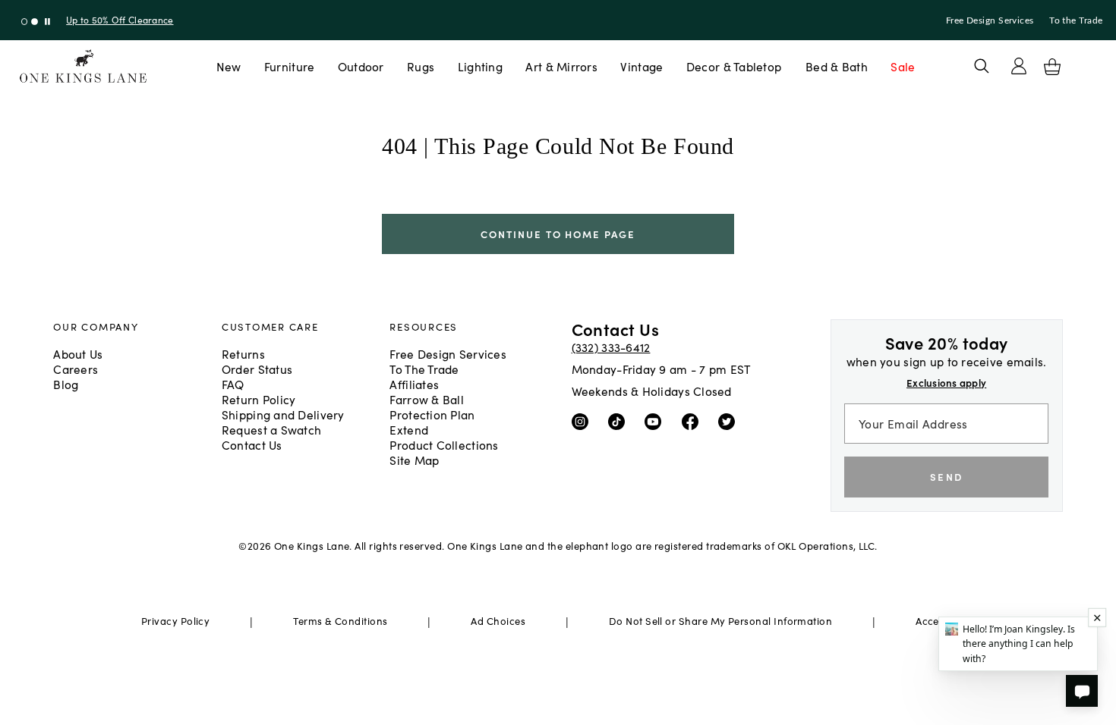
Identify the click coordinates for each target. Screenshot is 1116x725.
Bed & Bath (836, 66)
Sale (903, 66)
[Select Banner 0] (24, 21)
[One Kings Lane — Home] (83, 66)
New (228, 66)
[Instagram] (583, 420)
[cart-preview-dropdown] (1052, 66)
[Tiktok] (620, 420)
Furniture (289, 66)
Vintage (641, 66)
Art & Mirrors (561, 66)
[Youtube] (656, 420)
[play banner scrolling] (47, 21)
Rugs (420, 66)
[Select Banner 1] (34, 21)
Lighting (480, 66)
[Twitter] (730, 420)
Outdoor (361, 66)
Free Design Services (990, 20)
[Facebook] (693, 420)
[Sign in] (1018, 66)
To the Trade (1075, 20)
